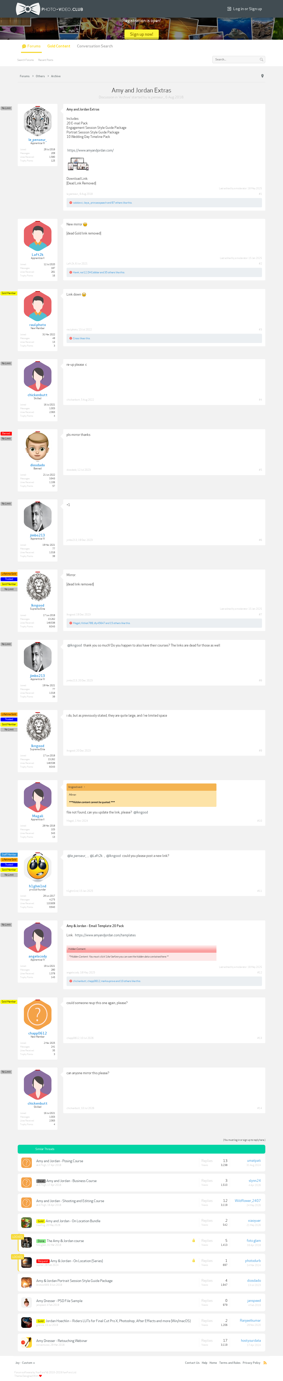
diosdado (71, 469)
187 (53, 268)
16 (53, 275)
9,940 (52, 907)
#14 (259, 1108)
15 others (115, 623)
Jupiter (40, 1265)
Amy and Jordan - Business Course (71, 1181)
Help (204, 1363)
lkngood (71, 614)
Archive (124, 97)
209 (53, 153)
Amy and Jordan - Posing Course (59, 1161)
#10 (259, 820)
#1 (260, 193)
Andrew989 (42, 1285)
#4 (260, 399)
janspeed (41, 1305)
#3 (260, 329)
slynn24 (255, 1181)
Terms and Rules (230, 1363)
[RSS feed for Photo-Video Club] (265, 1363)
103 (53, 829)
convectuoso (43, 1345)
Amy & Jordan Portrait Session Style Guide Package (74, 1281)
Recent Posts (45, 60)
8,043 (52, 626)
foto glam (41, 1245)
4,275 (52, 899)
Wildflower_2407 (248, 1201)
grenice (40, 1325)
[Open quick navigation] (262, 76)
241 (53, 1047)
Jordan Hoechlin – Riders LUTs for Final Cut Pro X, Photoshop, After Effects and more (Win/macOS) (118, 1321)
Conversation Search (95, 46)
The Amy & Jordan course (65, 1241)
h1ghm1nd (72, 890)
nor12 (83, 272)
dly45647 (99, 623)
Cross (76, 338)
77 (53, 548)
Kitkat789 (87, 623)
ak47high (41, 1165)
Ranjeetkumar (250, 1320)
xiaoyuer (254, 1220)
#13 (259, 1038)
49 (53, 338)
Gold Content (58, 46)
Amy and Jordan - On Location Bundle (73, 1221)
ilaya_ (87, 202)
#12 (259, 972)
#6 (260, 540)
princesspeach (99, 202)
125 (53, 160)
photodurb (253, 1261)
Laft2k (70, 263)
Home (213, 1363)
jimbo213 (72, 540)
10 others (125, 981)
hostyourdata (251, 1340)
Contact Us (192, 1363)
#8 (260, 680)
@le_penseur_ (76, 856)
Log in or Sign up (247, 9)
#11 (259, 890)
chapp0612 (93, 981)
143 (53, 977)
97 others (117, 202)
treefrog (40, 1225)
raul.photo (72, 329)
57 (53, 486)
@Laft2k (96, 856)
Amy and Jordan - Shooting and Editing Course (70, 1201)
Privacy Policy (251, 1363)
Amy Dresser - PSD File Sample (59, 1301)
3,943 (52, 478)
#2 (260, 263)
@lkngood (74, 645)
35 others (109, 272)
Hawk (76, 272)
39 (53, 556)
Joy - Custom (23, 1363)
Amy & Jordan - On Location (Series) (76, 1261)
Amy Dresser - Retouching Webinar (61, 1341)
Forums (34, 46)
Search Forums (25, 60)
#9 (260, 750)
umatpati (254, 1160)
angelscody (73, 972)
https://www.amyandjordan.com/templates (105, 935)
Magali (76, 623)
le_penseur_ (156, 97)
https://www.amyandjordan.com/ (90, 150)
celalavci (78, 202)
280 (53, 970)
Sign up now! (141, 34)
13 (53, 837)
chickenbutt (73, 399)
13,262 (51, 619)
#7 (260, 614)
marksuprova (108, 981)
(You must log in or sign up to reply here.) (244, 1140)
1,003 (52, 408)
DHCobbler (93, 272)
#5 (260, 469)
